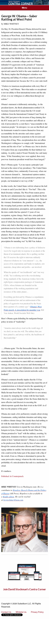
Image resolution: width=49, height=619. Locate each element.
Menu (24, 7)
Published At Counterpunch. (12, 476)
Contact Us (6, 612)
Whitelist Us (21, 612)
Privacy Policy (37, 612)
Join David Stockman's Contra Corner (24, 589)
